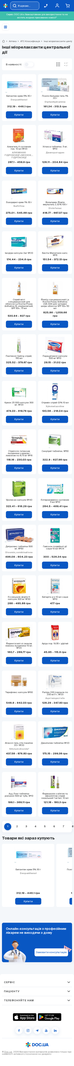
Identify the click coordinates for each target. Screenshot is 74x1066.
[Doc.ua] (5, 6)
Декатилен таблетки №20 (55, 743)
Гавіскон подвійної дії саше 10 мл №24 (55, 547)
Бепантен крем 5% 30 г (19, 96)
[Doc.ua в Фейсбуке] (18, 1030)
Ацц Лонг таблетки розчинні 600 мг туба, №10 (19, 795)
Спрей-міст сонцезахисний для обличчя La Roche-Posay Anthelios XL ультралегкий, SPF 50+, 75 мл (19, 304)
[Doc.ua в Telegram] (37, 1030)
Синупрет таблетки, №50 (55, 451)
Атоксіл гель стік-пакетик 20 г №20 (19, 744)
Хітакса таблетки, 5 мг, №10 (55, 148)
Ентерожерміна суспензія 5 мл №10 (55, 501)
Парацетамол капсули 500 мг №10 (55, 357)
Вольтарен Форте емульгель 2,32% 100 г (55, 203)
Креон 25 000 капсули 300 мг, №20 (19, 404)
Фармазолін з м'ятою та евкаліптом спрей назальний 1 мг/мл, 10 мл (54, 796)
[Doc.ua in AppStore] (25, 1017)
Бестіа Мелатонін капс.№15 (55, 254)
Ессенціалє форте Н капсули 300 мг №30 (19, 598)
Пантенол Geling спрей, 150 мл (19, 357)
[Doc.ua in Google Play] (49, 1017)
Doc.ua (8, 1052)
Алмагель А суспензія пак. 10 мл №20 (19, 148)
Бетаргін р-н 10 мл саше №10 (55, 598)
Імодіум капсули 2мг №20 (19, 253)
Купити (28, 901)
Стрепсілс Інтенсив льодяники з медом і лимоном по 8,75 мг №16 (19, 453)
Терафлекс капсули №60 (19, 692)
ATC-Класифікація (28, 41)
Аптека (11, 41)
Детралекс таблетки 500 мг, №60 (19, 547)
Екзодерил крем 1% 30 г (19, 202)
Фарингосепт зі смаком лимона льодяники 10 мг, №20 (19, 646)
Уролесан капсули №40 (19, 500)
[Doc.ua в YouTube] (46, 1030)
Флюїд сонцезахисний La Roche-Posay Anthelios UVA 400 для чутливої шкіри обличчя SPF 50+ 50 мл (55, 304)
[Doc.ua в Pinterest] (55, 1030)
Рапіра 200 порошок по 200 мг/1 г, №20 (55, 693)
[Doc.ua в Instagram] (28, 1030)
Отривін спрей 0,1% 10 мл (55, 403)
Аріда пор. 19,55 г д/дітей (55, 644)
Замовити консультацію (51, 952)
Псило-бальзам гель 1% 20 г (55, 97)
